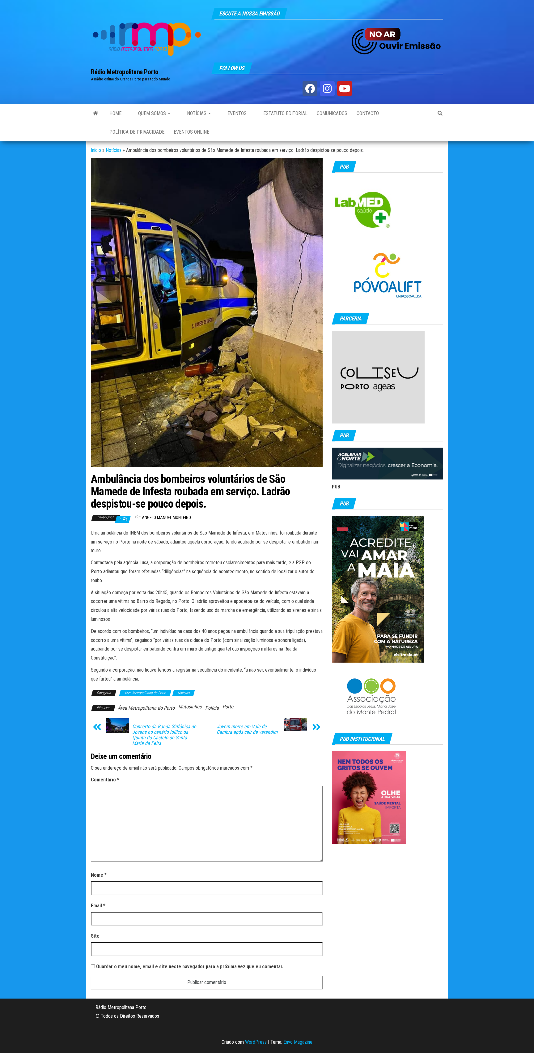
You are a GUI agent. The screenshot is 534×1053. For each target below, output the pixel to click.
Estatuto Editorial (284, 113)
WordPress (256, 1042)
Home (115, 113)
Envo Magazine (297, 1042)
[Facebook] (310, 88)
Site (95, 936)
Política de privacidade (136, 132)
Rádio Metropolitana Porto (125, 72)
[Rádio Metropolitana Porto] (95, 113)
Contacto (368, 113)
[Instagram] (327, 88)
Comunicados (332, 113)
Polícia (212, 708)
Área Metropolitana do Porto (145, 693)
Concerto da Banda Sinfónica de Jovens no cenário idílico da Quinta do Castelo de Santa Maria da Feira (164, 735)
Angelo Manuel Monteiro (166, 517)
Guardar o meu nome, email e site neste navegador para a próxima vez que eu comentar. (189, 966)
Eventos (236, 113)
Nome (99, 875)
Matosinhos (189, 707)
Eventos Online (191, 132)
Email (98, 906)
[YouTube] (344, 88)
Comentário (105, 780)
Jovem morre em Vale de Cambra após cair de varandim (247, 729)
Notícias (197, 113)
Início (96, 150)
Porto (227, 707)
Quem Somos (152, 113)
